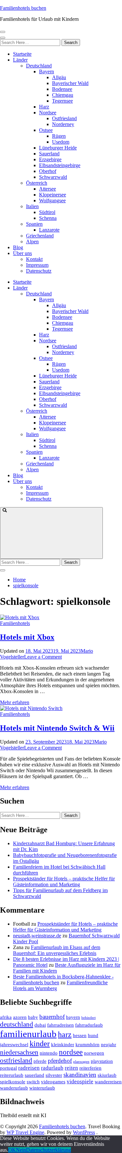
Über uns (22, 253)
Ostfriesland (64, 118)
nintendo (49, 1053)
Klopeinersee (52, 194)
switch (33, 1081)
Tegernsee (62, 101)
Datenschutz (38, 271)
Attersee (47, 189)
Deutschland (39, 65)
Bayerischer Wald (70, 83)
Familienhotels (15, 623)
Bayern (46, 71)
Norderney (63, 124)
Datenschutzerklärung (48, 1150)
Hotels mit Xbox (27, 637)
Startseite (22, 54)
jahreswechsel (14, 1044)
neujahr (108, 1044)
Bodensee (62, 89)
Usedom (60, 142)
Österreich (36, 183)
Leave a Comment (43, 657)
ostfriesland (16, 1060)
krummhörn (87, 1044)
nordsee (71, 1052)
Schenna (48, 218)
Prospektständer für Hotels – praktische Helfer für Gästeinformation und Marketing (64, 881)
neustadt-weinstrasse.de (37, 935)
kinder (40, 1043)
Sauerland (49, 153)
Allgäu (59, 77)
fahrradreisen (60, 1025)
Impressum (37, 265)
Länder (20, 60)
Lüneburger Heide (58, 147)
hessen (80, 1035)
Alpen (32, 241)
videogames (53, 1081)
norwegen (94, 1053)
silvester (54, 1075)
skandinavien (79, 1074)
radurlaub (52, 1068)
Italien (32, 206)
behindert (88, 1017)
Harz (44, 106)
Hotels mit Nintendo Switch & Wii (57, 728)
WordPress (84, 1132)
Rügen (59, 136)
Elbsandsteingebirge (59, 165)
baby (33, 1017)
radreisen (29, 1068)
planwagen (81, 1061)
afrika (6, 1017)
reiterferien (90, 1068)
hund (93, 1035)
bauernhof (52, 1016)
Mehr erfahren (14, 702)
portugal (8, 1068)
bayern (73, 1017)
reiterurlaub (11, 1075)
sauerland (34, 1075)
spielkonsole (12, 1081)
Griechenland (40, 235)
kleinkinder (62, 1044)
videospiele (80, 1081)
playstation (102, 1061)
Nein (21, 1150)
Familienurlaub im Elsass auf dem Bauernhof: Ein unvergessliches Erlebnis (56, 950)
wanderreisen (108, 1081)
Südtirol (47, 212)
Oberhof (47, 171)
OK (12, 1150)
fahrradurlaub (89, 1025)
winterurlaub (42, 1087)
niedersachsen (19, 1052)
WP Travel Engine (25, 1132)
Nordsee (47, 112)
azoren (20, 1017)
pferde (40, 1061)
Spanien (34, 224)
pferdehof (60, 1060)
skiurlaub (107, 1075)
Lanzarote (49, 230)
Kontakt (34, 259)
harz (65, 1034)
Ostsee (46, 130)
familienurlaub (28, 1034)
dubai (40, 1025)
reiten (71, 1068)
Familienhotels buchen (23, 8)
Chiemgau (62, 95)
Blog (18, 247)
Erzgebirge (50, 159)
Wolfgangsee (52, 200)
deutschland (16, 1024)
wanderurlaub (14, 1087)
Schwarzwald (53, 177)
